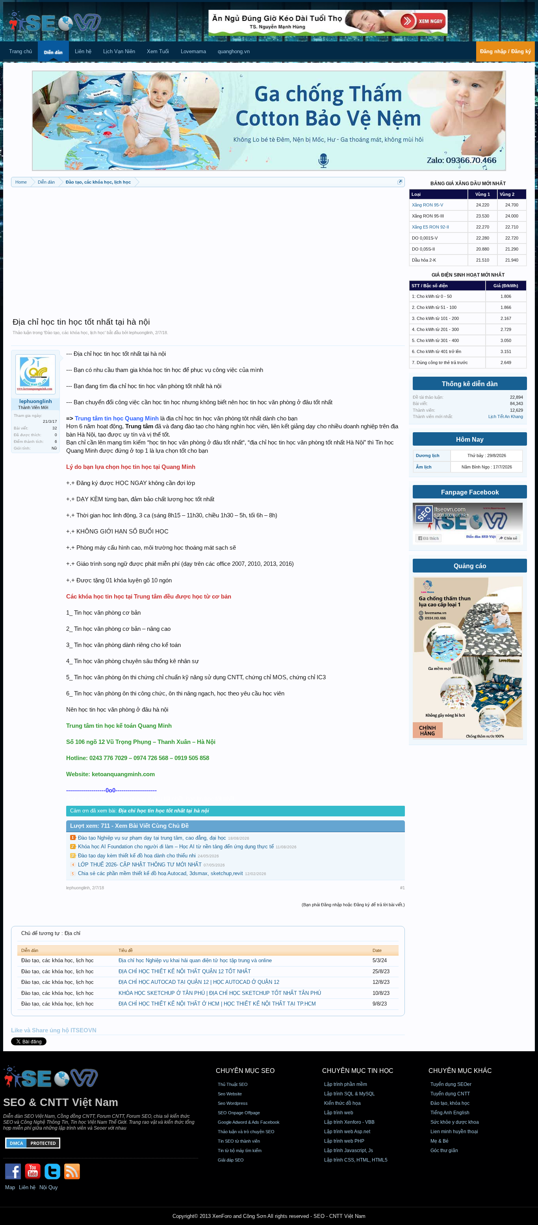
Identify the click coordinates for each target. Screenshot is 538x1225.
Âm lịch (424, 467)
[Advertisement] (208, 248)
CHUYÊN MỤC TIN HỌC (357, 1070)
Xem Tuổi (158, 51)
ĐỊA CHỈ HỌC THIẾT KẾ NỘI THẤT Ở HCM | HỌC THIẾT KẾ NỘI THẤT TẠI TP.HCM (217, 1004)
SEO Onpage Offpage (239, 1112)
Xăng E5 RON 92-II (430, 227)
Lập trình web (338, 1112)
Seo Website (230, 1093)
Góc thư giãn (444, 1150)
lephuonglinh (141, 332)
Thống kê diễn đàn (470, 384)
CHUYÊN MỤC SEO (245, 1070)
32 (54, 428)
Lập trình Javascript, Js (348, 1150)
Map (10, 1187)
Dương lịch (428, 455)
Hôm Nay (470, 439)
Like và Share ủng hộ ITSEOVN (53, 1030)
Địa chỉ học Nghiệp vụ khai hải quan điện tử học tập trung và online (195, 960)
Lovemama (193, 51)
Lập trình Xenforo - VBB (349, 1122)
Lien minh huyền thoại (454, 1131)
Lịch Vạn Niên (119, 51)
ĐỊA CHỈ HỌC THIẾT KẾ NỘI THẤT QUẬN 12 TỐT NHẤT (185, 971)
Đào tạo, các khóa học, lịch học (75, 332)
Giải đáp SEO (231, 1160)
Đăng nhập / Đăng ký (505, 51)
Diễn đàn (53, 52)
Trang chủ (20, 51)
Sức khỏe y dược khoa (454, 1122)
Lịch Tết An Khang (505, 416)
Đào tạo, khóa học (449, 1103)
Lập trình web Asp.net (347, 1131)
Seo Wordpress (233, 1103)
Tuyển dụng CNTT (450, 1094)
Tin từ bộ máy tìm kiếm (240, 1150)
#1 (402, 887)
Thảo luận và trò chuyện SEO (246, 1131)
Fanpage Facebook (470, 492)
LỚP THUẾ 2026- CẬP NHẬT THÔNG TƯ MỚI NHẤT (140, 865)
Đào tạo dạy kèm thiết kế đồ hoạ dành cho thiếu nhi (137, 856)
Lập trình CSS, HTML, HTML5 (356, 1160)
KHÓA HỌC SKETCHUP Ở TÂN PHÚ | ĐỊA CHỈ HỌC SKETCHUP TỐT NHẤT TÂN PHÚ (220, 993)
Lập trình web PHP (344, 1141)
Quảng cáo (470, 566)
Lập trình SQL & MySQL (349, 1094)
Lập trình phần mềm (345, 1084)
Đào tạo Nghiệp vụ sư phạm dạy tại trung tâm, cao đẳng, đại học (152, 838)
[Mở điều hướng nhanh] (400, 181)
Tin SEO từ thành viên (239, 1141)
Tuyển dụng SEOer (450, 1084)
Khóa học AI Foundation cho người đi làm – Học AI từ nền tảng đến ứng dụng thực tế (176, 847)
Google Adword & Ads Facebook (249, 1122)
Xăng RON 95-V (427, 205)
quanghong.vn (234, 51)
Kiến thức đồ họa (342, 1103)
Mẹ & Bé (439, 1141)
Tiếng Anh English (449, 1112)
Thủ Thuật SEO (233, 1084)
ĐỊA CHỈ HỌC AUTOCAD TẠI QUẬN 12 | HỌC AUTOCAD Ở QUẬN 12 (199, 982)
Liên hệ (83, 51)
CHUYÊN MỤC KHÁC (460, 1070)
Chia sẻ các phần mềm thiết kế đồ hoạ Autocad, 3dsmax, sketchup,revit (160, 873)
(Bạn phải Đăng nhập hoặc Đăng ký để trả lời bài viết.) (353, 904)
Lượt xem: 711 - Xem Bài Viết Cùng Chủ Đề (129, 826)
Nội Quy (48, 1187)
